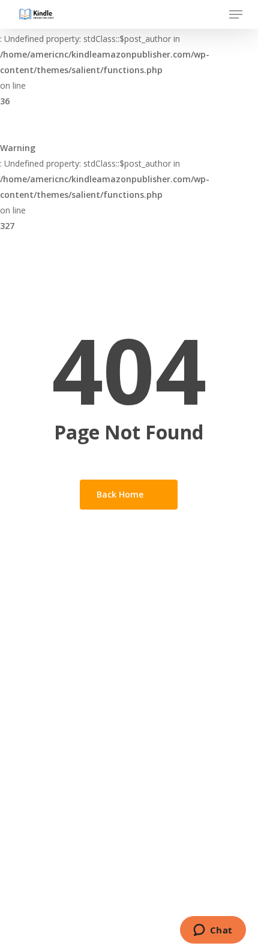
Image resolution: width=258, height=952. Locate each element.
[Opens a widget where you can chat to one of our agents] (212, 931)
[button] (235, 14)
